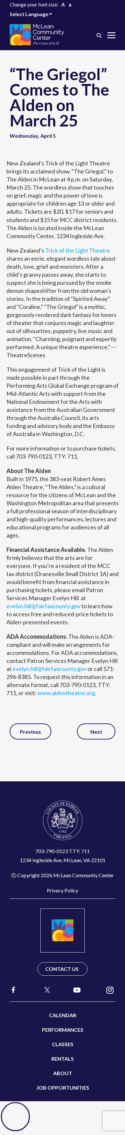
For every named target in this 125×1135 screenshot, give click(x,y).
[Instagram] (109, 990)
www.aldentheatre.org (66, 692)
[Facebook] (13, 989)
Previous (30, 732)
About (62, 1073)
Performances (62, 1030)
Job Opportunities (62, 1087)
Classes (62, 1044)
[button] (99, 35)
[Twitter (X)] (44, 990)
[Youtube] (76, 990)
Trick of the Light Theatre (77, 250)
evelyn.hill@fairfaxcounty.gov (43, 605)
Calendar (62, 1015)
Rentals (62, 1059)
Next (96, 732)
